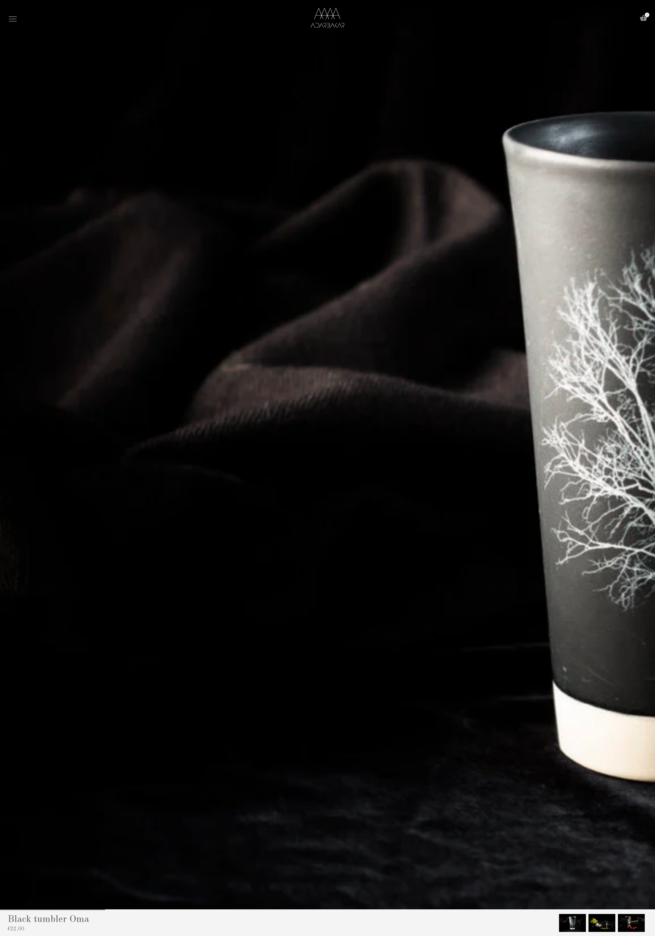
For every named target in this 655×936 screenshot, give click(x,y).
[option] (572, 923)
